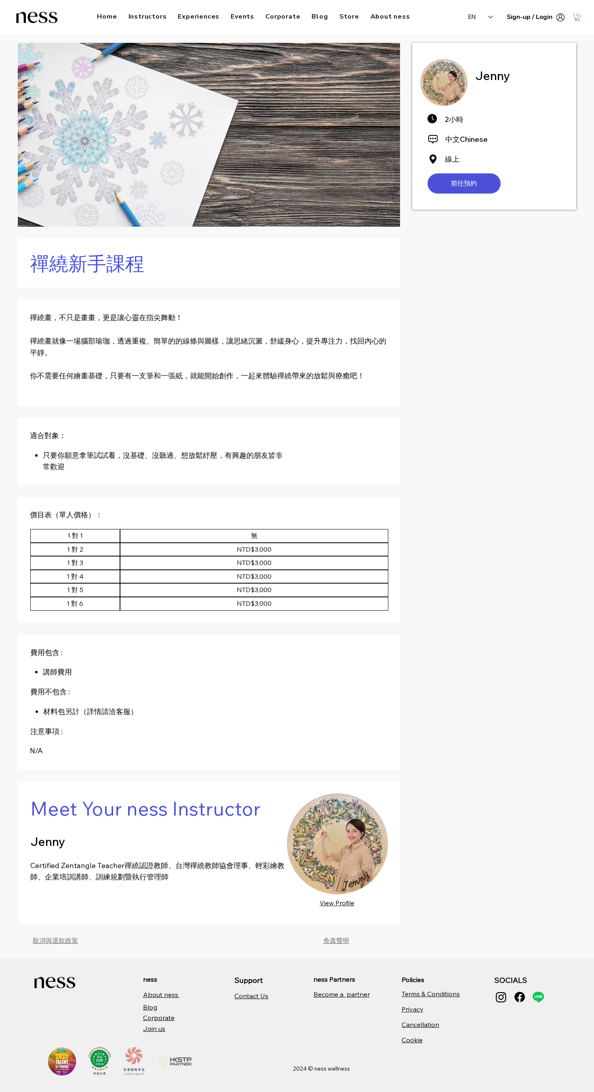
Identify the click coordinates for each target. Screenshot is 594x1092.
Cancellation (420, 1024)
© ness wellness (329, 1068)
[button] (577, 17)
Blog (150, 1007)
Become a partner (342, 994)
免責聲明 (336, 940)
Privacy (412, 1009)
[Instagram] (501, 997)
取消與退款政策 (55, 940)
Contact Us (251, 996)
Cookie (412, 1040)
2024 (300, 1068)
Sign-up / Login (529, 17)
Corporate (159, 1018)
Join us (154, 1029)
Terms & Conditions (431, 994)
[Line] (538, 997)
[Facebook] (520, 997)
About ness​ (161, 995)
